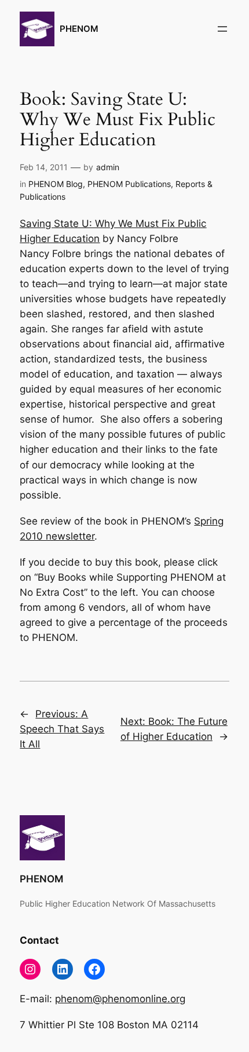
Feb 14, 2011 (44, 167)
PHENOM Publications (129, 184)
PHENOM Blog (55, 184)
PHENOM (79, 29)
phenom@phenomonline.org (120, 999)
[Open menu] (222, 29)
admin (107, 167)
